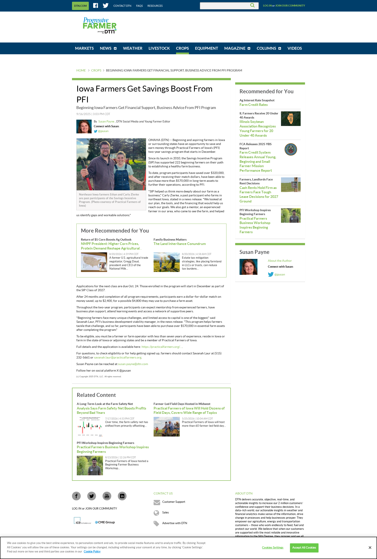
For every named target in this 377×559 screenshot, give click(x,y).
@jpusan (102, 131)
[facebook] (76, 496)
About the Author (280, 260)
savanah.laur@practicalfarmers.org (117, 357)
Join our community (290, 5)
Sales (165, 512)
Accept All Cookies (304, 547)
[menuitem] (84, 48)
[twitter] (91, 496)
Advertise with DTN (174, 523)
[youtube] (107, 496)
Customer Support (173, 501)
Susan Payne (106, 121)
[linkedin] (122, 496)
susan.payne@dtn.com (133, 364)
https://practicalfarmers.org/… (162, 346)
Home (81, 70)
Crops (96, 70)
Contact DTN (122, 6)
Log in (267, 5)
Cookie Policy (92, 551)
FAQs (139, 6)
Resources (155, 6)
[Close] (370, 547)
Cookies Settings (272, 547)
